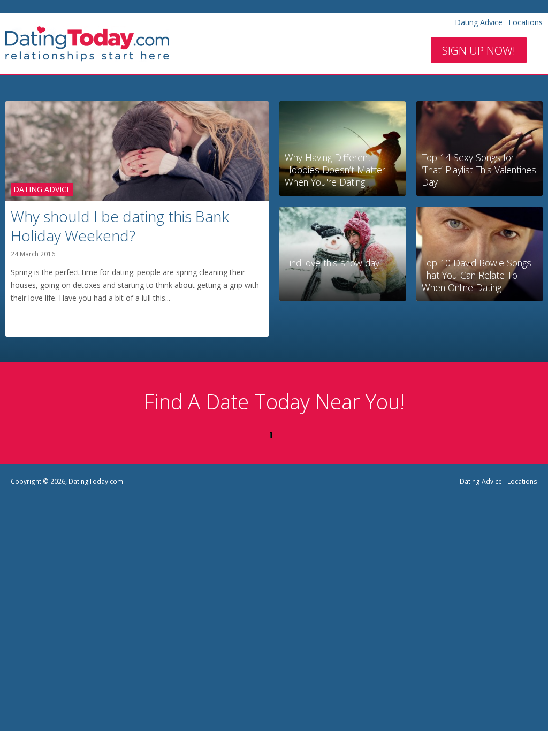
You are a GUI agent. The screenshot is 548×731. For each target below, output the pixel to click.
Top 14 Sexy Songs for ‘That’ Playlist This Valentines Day (479, 169)
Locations (525, 22)
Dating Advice (479, 22)
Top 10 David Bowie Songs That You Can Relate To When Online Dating (476, 275)
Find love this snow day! (333, 262)
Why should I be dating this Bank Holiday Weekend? (120, 226)
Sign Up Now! (478, 50)
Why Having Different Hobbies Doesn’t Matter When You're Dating (335, 169)
